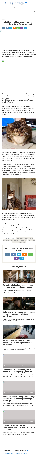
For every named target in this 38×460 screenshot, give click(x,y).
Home (3, 19)
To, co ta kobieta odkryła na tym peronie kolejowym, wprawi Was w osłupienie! (17, 343)
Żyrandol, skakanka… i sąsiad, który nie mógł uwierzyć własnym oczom (18, 286)
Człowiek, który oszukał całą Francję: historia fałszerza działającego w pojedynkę (19, 314)
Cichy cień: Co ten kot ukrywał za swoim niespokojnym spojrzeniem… (18, 371)
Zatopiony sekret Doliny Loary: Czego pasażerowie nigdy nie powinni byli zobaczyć (19, 398)
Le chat (24, 240)
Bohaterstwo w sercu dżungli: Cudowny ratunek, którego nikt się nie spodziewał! (19, 427)
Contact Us (24, 453)
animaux (20, 238)
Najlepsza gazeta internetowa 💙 (16, 3)
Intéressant (15, 240)
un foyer (22, 242)
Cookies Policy (15, 453)
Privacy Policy (6, 453)
